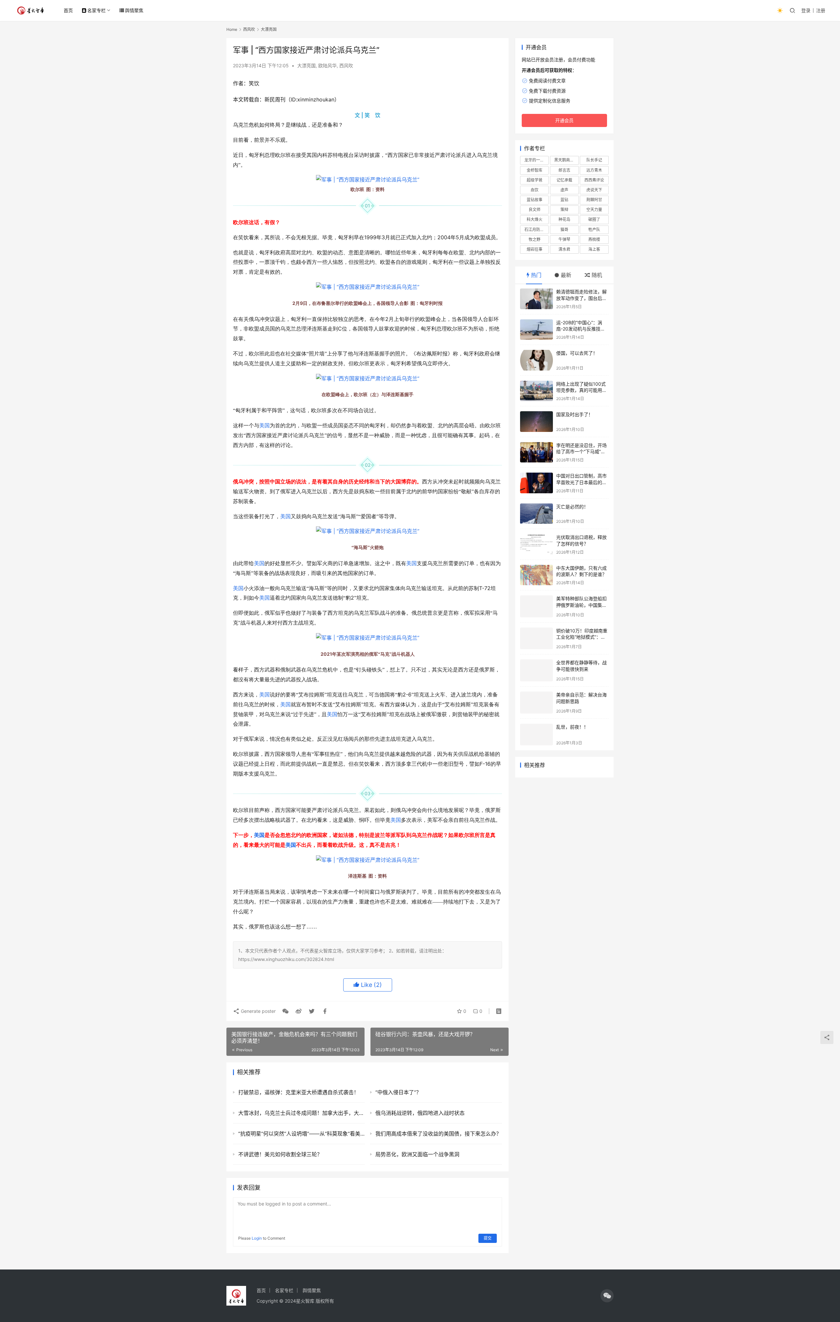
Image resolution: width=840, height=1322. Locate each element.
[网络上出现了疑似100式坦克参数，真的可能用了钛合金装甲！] (536, 391)
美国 (264, 425)
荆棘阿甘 (594, 199)
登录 (805, 10)
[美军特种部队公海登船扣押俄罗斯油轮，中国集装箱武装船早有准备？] (536, 606)
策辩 (564, 209)
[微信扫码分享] (285, 1011)
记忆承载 (564, 180)
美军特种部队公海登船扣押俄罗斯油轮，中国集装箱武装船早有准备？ (581, 605)
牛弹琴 (564, 239)
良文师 (534, 209)
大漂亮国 (306, 65)
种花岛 (564, 219)
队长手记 (594, 160)
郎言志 (564, 170)
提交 (488, 1238)
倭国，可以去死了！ (577, 353)
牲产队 (594, 229)
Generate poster (258, 1011)
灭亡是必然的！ (572, 506)
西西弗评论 (594, 180)
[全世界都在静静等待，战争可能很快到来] (536, 670)
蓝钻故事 (534, 199)
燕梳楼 (594, 239)
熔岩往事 (534, 249)
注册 (820, 10)
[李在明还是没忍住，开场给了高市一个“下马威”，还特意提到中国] (536, 452)
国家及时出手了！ (574, 414)
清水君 (564, 249)
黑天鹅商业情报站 (566, 160)
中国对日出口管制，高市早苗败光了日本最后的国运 (581, 482)
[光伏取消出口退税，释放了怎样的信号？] (536, 544)
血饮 (534, 189)
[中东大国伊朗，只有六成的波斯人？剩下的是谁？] (536, 575)
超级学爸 (534, 180)
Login (257, 1238)
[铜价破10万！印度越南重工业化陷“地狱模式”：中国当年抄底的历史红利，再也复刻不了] (536, 639)
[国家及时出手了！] (536, 421)
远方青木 (594, 170)
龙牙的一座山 (536, 160)
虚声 (564, 189)
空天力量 (594, 209)
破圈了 (594, 219)
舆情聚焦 (134, 10)
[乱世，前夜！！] (536, 735)
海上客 (594, 249)
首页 (68, 10)
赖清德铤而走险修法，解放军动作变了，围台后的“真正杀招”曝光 (581, 298)
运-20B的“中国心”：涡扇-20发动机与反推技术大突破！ (580, 329)
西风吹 (346, 65)
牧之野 (534, 239)
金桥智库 (534, 170)
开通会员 (564, 120)
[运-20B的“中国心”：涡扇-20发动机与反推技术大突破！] (536, 329)
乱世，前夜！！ (572, 727)
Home (231, 29)
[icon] (607, 1295)
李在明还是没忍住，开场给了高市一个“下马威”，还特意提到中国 (581, 451)
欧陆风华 (327, 65)
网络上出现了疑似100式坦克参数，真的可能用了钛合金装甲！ (581, 390)
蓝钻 (564, 199)
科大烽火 (534, 219)
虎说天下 (594, 189)
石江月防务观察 (536, 229)
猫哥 (564, 229)
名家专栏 (96, 10)
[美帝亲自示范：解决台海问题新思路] (536, 703)
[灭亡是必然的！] (536, 513)
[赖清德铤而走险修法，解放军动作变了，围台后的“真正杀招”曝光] (536, 298)
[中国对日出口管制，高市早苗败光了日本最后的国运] (536, 483)
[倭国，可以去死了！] (536, 360)
